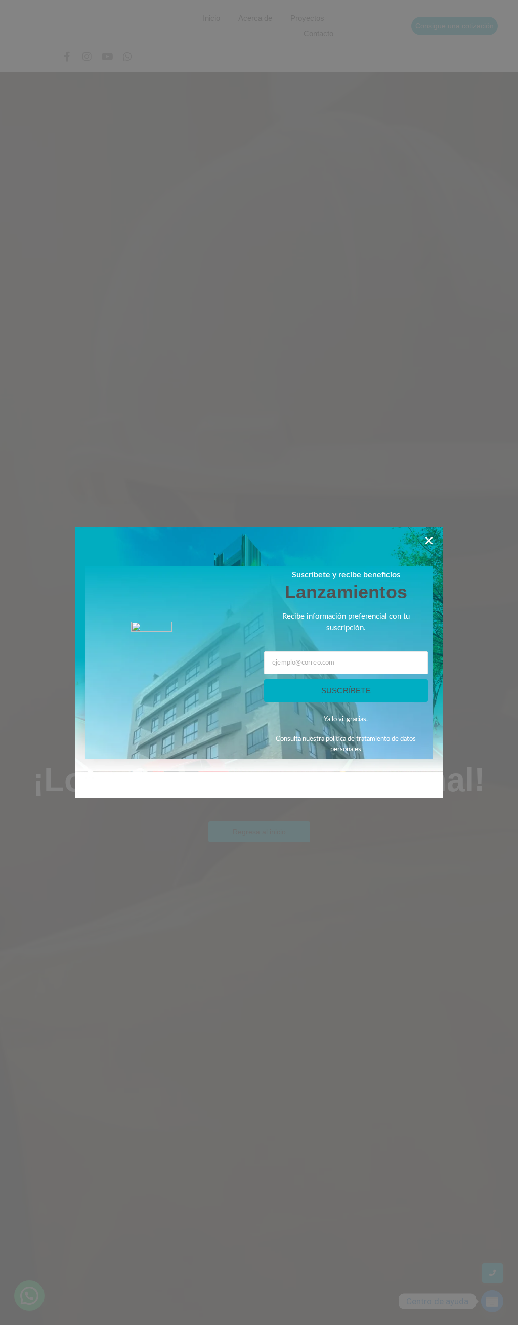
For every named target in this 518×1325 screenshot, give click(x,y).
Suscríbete (346, 690)
